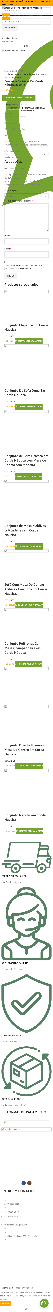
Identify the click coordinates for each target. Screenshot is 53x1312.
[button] (44, 1303)
